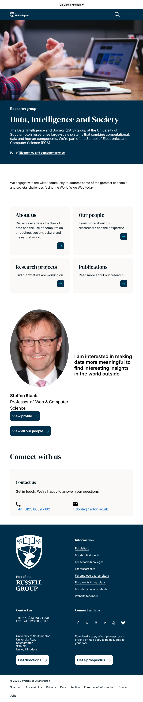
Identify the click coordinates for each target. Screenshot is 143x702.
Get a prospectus (91, 660)
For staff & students (87, 555)
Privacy (51, 687)
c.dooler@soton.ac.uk (90, 509)
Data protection (70, 687)
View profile (22, 416)
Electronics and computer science (42, 152)
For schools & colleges (89, 562)
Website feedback (87, 596)
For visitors (82, 548)
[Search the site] (117, 15)
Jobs (13, 695)
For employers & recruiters (92, 575)
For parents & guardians (90, 582)
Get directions (29, 660)
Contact (123, 687)
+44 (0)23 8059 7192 (33, 509)
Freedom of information (99, 687)
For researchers (85, 569)
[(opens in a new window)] (78, 623)
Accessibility (34, 687)
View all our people (27, 431)
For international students (91, 589)
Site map (15, 687)
